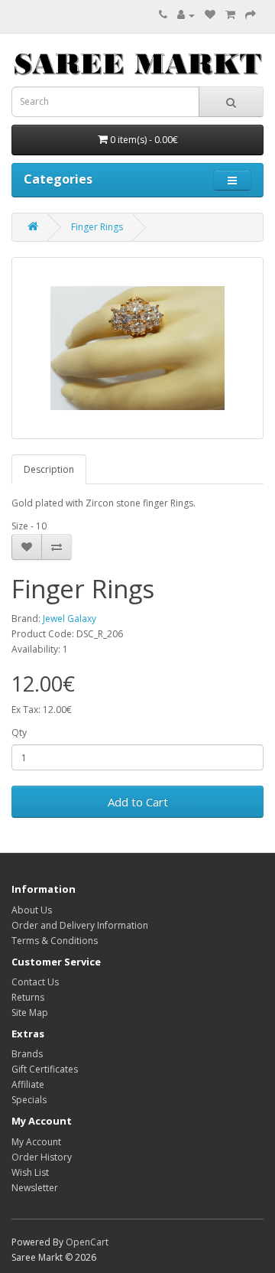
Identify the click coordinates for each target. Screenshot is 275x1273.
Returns (27, 997)
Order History (41, 1157)
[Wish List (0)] (210, 14)
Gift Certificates (44, 1069)
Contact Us (35, 981)
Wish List (30, 1172)
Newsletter (34, 1187)
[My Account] (186, 14)
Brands (27, 1053)
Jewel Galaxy (69, 618)
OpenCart (87, 1242)
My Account (36, 1141)
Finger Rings (97, 226)
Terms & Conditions (54, 940)
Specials (29, 1099)
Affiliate (27, 1084)
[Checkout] (250, 14)
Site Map (29, 1012)
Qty (19, 732)
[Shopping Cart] (230, 14)
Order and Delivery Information (79, 925)
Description (49, 469)
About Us (31, 909)
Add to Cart (138, 801)
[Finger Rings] (137, 348)
